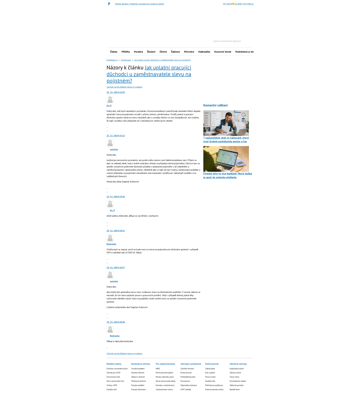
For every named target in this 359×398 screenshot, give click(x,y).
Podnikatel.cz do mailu (247, 51)
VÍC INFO (227, 3)
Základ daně (210, 368)
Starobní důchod (137, 373)
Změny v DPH (112, 385)
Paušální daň (112, 389)
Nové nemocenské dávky (165, 381)
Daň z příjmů (210, 373)
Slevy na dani (210, 377)
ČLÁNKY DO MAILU (244, 3)
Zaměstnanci (126, 60)
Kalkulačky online (237, 368)
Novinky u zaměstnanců (165, 385)
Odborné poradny (236, 385)
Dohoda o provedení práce (117, 368)
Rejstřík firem (235, 389)
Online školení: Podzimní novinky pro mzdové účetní (139, 3)
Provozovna (185, 381)
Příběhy (126, 51)
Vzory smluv (234, 377)
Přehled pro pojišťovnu (214, 385)
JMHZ (158, 368)
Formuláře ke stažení (238, 381)
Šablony (175, 51)
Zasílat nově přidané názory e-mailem (124, 87)
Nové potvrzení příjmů (164, 373)
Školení (151, 51)
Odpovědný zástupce (188, 385)
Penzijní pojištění (137, 385)
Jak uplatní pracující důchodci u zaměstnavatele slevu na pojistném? (162, 60)
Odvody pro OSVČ (113, 373)
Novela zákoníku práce (165, 377)
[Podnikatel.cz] (110, 3)
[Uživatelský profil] (110, 102)
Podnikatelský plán (187, 377)
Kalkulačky (204, 51)
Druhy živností (186, 373)
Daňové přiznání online (214, 389)
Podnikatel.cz (112, 60)
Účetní (163, 51)
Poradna (138, 51)
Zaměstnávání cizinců (164, 389)
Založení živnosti (187, 368)
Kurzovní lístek (222, 51)
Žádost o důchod (138, 377)
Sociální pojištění (138, 368)
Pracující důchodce (138, 389)
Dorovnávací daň (113, 377)
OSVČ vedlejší (185, 389)
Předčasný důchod (138, 381)
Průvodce (189, 51)
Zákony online (235, 373)
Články (113, 51)
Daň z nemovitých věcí (115, 381)
